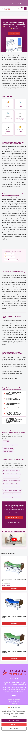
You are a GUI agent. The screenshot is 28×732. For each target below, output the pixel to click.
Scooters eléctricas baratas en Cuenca (11, 487)
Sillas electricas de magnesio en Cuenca (11, 497)
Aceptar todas (14, 720)
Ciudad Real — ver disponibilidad (10, 445)
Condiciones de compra (14, 699)
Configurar (14, 728)
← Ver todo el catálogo (14, 522)
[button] (26, 14)
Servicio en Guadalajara (8, 451)
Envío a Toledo (6, 441)
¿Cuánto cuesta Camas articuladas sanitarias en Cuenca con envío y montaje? (14, 413)
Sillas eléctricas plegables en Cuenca (10, 470)
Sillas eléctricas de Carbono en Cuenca (11, 483)
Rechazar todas (14, 724)
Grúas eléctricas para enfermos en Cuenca (12, 480)
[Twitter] (13, 678)
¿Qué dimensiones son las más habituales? (14, 404)
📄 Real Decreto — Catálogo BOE (11, 259)
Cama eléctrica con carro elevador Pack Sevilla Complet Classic (14, 617)
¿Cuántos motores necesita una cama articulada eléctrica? (14, 393)
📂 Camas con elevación (9, 256)
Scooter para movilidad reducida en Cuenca (12, 493)
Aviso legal (14, 703)
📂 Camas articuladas (9, 253)
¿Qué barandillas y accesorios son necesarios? (14, 399)
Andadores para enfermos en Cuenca (10, 477)
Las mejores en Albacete (8, 448)
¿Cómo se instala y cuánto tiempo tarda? (14, 408)
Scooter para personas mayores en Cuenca (12, 490)
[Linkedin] (15, 678)
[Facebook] (17, 678)
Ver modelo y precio (14, 33)
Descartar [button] (22, 3)
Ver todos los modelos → (14, 517)
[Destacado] (14, 567)
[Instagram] (11, 678)
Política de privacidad (14, 701)
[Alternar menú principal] (25, 8)
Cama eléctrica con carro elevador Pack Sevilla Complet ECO (14, 580)
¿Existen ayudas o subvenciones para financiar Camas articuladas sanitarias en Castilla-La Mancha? (14, 420)
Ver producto (14, 588)
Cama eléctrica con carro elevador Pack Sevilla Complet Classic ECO (14, 652)
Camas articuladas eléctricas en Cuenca (11, 473)
